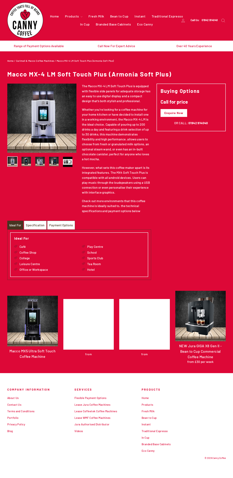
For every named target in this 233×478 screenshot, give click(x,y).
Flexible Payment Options (90, 398)
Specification (35, 225)
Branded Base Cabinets (113, 24)
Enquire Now (173, 113)
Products (72, 16)
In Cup (85, 24)
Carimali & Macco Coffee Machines (35, 60)
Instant (140, 16)
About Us (13, 398)
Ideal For (15, 225)
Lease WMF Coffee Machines (92, 417)
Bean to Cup (119, 16)
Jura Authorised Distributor (91, 424)
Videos (78, 431)
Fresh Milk (96, 16)
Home (54, 16)
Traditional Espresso (167, 16)
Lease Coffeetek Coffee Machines (95, 411)
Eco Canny (145, 24)
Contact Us (14, 404)
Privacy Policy (16, 424)
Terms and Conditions (21, 411)
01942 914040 (210, 20)
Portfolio (13, 417)
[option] (41, 118)
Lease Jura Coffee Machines (92, 404)
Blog (10, 431)
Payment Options (61, 225)
